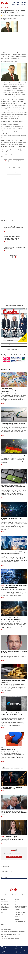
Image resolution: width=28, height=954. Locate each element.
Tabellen (17, 919)
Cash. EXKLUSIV (4, 927)
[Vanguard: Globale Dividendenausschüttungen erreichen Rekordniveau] (14, 379)
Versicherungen (4, 901)
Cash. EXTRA (3, 926)
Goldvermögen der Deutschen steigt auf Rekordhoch (13, 681)
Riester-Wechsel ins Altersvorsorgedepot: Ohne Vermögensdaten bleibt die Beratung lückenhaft (12, 839)
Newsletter (17, 916)
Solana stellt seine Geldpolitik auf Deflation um (14, 247)
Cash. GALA (3, 933)
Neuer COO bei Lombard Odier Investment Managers (14, 651)
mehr (7, 231)
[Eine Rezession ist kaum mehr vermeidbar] (14, 446)
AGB (16, 904)
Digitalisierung (4, 909)
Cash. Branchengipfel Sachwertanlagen (10, 934)
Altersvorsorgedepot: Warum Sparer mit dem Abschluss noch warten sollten (15, 227)
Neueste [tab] (3, 220)
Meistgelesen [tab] (9, 220)
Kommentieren (14, 173)
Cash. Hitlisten (4, 936)
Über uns (17, 917)
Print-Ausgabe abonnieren (14, 349)
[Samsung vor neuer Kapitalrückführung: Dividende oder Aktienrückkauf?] (14, 543)
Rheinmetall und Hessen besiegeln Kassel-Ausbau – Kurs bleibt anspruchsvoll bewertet (14, 714)
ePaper (16, 902)
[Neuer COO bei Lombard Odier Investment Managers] (14, 642)
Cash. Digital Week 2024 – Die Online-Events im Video (13, 931)
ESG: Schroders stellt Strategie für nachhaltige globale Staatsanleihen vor (13, 485)
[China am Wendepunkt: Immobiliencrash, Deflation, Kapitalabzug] (14, 739)
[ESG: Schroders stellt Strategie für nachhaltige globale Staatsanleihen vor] (14, 476)
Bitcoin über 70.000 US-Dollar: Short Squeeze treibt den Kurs (11, 787)
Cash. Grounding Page (20, 921)
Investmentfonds (5, 904)
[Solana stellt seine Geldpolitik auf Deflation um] (14, 509)
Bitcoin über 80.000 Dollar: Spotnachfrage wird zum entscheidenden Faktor (12, 238)
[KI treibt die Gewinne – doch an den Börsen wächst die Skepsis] (14, 576)
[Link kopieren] (9, 167)
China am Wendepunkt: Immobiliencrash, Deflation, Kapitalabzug (13, 748)
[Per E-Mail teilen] (19, 167)
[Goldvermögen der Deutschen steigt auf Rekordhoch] (14, 671)
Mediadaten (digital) (20, 912)
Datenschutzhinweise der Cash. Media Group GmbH (21, 907)
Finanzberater (4, 902)
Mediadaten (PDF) (19, 914)
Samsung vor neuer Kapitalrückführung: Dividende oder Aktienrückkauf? (13, 552)
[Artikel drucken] (14, 167)
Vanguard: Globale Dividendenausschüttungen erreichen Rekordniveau (12, 390)
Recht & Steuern (4, 911)
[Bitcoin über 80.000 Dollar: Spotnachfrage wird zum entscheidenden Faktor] (14, 608)
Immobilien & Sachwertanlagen (5, 907)
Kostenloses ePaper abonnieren (14, 345)
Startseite (19, 161)
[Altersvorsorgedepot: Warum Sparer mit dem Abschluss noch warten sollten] (14, 414)
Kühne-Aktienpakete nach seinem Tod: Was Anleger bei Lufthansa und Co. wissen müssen (14, 812)
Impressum (17, 909)
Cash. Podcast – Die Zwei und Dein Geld (10, 938)
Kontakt (17, 911)
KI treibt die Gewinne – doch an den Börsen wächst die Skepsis (14, 586)
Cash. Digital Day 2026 (6, 929)
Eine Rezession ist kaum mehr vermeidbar (14, 456)
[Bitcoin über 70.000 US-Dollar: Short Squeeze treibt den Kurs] (14, 778)
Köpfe (2, 912)
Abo (16, 901)
